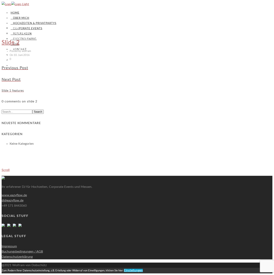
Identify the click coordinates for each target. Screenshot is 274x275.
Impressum (9, 246)
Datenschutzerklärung (17, 256)
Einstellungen (133, 270)
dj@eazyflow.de (12, 200)
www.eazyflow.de (14, 195)
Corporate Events (26, 28)
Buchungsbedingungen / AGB (22, 251)
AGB (14, 60)
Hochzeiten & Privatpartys (33, 23)
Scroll (6, 170)
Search (38, 111)
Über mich (20, 18)
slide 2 (11, 42)
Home (15, 13)
